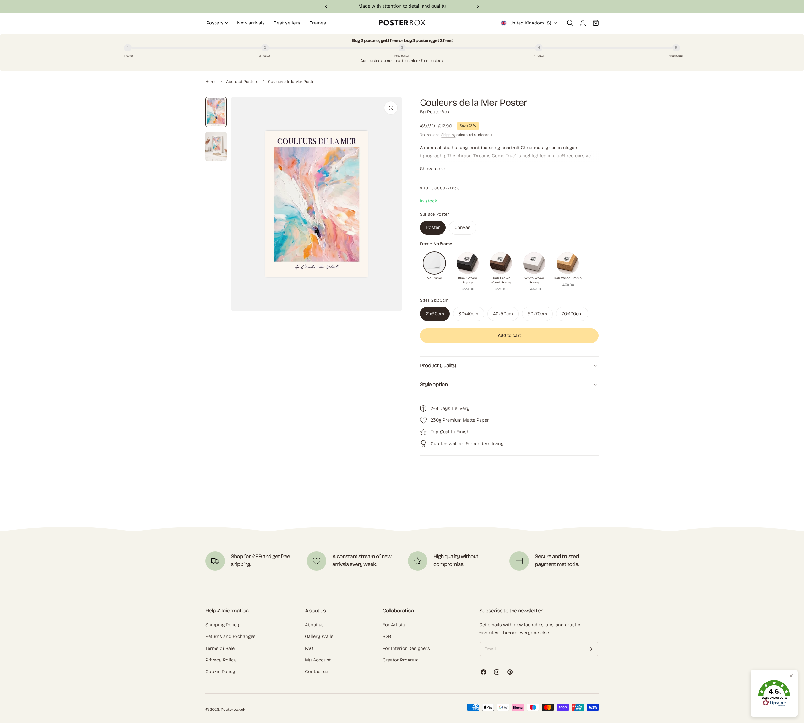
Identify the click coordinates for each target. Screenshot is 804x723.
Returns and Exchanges (230, 636)
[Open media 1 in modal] (391, 108)
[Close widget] (791, 676)
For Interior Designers (406, 648)
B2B (387, 636)
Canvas (462, 227)
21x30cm (435, 313)
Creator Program (401, 660)
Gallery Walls (319, 636)
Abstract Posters (242, 81)
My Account (318, 660)
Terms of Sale (220, 648)
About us (314, 625)
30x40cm (468, 313)
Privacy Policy (220, 660)
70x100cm (572, 313)
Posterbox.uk (233, 709)
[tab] (216, 112)
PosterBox (438, 112)
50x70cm (537, 313)
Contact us (316, 671)
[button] (570, 23)
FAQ (309, 648)
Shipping (448, 135)
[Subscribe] (591, 648)
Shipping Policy (222, 625)
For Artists (394, 625)
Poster (433, 227)
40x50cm (503, 313)
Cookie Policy (220, 671)
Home (210, 81)
